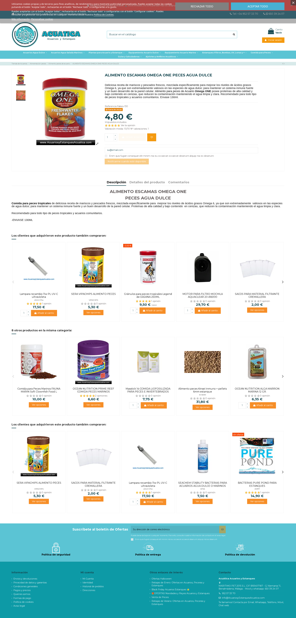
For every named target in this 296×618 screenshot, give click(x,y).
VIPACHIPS (93, 300)
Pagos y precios (22, 590)
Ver (93, 312)
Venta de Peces (160, 597)
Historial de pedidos (93, 586)
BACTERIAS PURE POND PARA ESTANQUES (257, 484)
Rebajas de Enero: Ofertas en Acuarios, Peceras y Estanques (178, 584)
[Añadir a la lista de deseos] (151, 137)
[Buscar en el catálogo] (234, 34)
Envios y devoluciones (25, 578)
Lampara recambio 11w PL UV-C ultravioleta (39, 295)
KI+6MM (202, 395)
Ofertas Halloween (162, 578)
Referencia (111, 106)
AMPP (257, 489)
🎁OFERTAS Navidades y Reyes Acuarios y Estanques (181, 593)
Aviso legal (19, 605)
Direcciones (88, 590)
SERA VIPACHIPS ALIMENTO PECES (93, 294)
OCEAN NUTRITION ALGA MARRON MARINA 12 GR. (257, 390)
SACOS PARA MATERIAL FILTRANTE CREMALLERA (257, 295)
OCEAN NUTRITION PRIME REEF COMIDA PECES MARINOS (93, 390)
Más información (21, 18)
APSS (202, 489)
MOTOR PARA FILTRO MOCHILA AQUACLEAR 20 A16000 (203, 295)
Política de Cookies (104, 14)
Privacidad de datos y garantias (30, 582)
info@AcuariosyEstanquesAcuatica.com (243, 597)
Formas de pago (22, 598)
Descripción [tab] (116, 182)
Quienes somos (21, 594)
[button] (107, 53)
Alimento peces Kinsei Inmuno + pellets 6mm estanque (202, 390)
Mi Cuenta (88, 578)
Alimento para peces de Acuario (174, 91)
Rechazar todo (202, 6)
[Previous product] (283, 63)
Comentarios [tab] (178, 182)
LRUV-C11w (38, 300)
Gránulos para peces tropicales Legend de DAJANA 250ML (148, 295)
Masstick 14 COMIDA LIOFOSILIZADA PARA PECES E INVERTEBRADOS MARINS (148, 391)
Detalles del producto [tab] (147, 182)
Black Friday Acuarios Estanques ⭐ (170, 589)
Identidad (87, 582)
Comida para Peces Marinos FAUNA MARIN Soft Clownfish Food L (38, 390)
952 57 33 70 (228, 593)
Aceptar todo (258, 6)
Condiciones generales (25, 586)
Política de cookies (23, 602)
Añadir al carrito (45, 313)
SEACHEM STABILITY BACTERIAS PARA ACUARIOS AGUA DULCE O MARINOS (202, 484)
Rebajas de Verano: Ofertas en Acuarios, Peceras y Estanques (178, 603)
